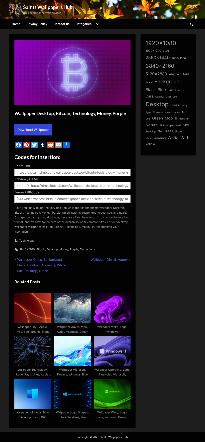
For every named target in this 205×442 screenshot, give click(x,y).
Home (16, 24)
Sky (186, 125)
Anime (149, 82)
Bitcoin (40, 249)
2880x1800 (179, 58)
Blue (162, 89)
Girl (184, 112)
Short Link (22, 166)
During (184, 105)
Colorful (159, 96)
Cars (149, 96)
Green (157, 118)
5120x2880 (156, 74)
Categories (83, 24)
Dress (174, 105)
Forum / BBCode (26, 192)
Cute (175, 97)
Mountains (184, 118)
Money (63, 249)
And (186, 74)
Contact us (61, 24)
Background (168, 82)
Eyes (148, 112)
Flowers (158, 112)
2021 (166, 50)
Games (176, 112)
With (184, 137)
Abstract (175, 74)
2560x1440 (158, 57)
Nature (152, 125)
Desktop (52, 249)
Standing (151, 131)
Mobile (171, 118)
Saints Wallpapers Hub (48, 7)
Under (179, 131)
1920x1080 (161, 43)
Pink (162, 125)
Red (178, 125)
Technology (26, 240)
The (159, 131)
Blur (170, 90)
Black (151, 89)
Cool (168, 97)
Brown (178, 90)
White (173, 137)
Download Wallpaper (33, 130)
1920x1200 (153, 51)
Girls (148, 118)
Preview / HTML (26, 179)
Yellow (150, 144)
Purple (74, 249)
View (149, 138)
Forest (168, 112)
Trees (168, 131)
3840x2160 (27, 249)
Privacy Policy (36, 24)
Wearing (160, 138)
